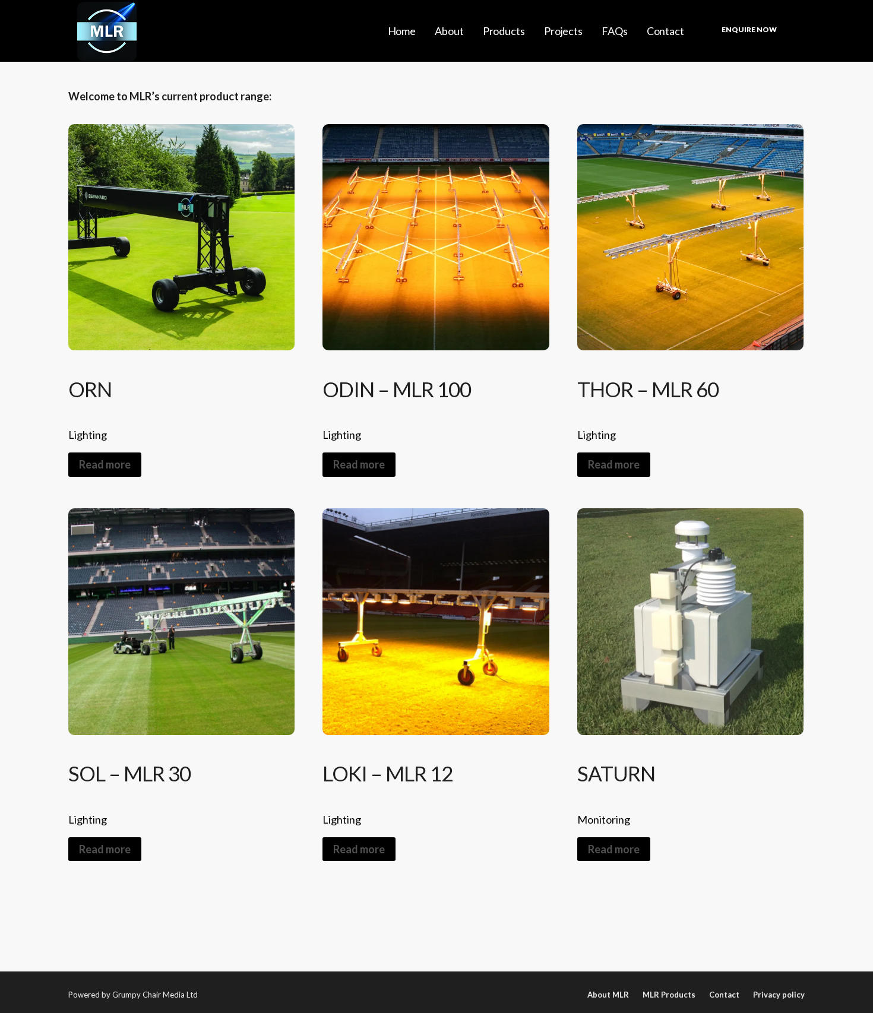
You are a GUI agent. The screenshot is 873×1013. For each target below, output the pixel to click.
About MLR (608, 994)
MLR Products (669, 994)
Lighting (87, 434)
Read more (105, 464)
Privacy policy (779, 994)
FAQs (615, 30)
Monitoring (603, 819)
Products (504, 30)
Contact (665, 30)
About (449, 30)
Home (402, 30)
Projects (563, 30)
